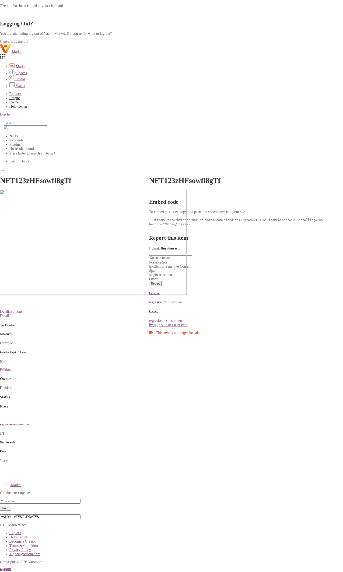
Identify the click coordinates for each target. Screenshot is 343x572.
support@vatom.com (24, 554)
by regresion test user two (168, 325)
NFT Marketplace (13, 525)
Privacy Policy (20, 550)
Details (5, 311)
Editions (16, 311)
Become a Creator (22, 541)
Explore (15, 94)
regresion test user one (14, 424)
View (4, 460)
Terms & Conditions (24, 545)
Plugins (14, 98)
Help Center (18, 537)
